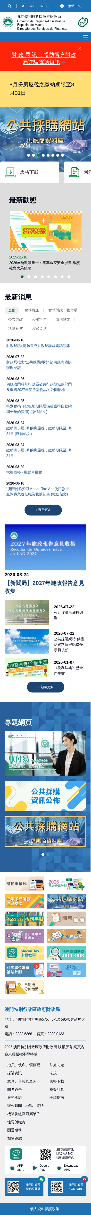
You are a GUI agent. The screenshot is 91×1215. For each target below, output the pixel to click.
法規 (53, 1073)
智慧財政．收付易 (62, 310)
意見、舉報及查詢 (21, 1081)
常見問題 (57, 1065)
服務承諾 (14, 1097)
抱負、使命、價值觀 (23, 1065)
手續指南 (57, 1097)
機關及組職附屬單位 (23, 1114)
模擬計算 (57, 1089)
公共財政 (15, 319)
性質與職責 (16, 1122)
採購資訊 (14, 1073)
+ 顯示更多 (43, 510)
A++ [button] (43, 6)
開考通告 (14, 1089)
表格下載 (57, 1081)
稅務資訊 (32, 310)
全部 (12, 310)
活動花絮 (15, 328)
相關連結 (14, 1138)
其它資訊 (39, 328)
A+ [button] (32, 6)
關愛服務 (14, 1130)
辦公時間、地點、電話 (25, 1106)
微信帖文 (63, 319)
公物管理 (39, 319)
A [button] (23, 6)
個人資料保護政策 (44, 1209)
